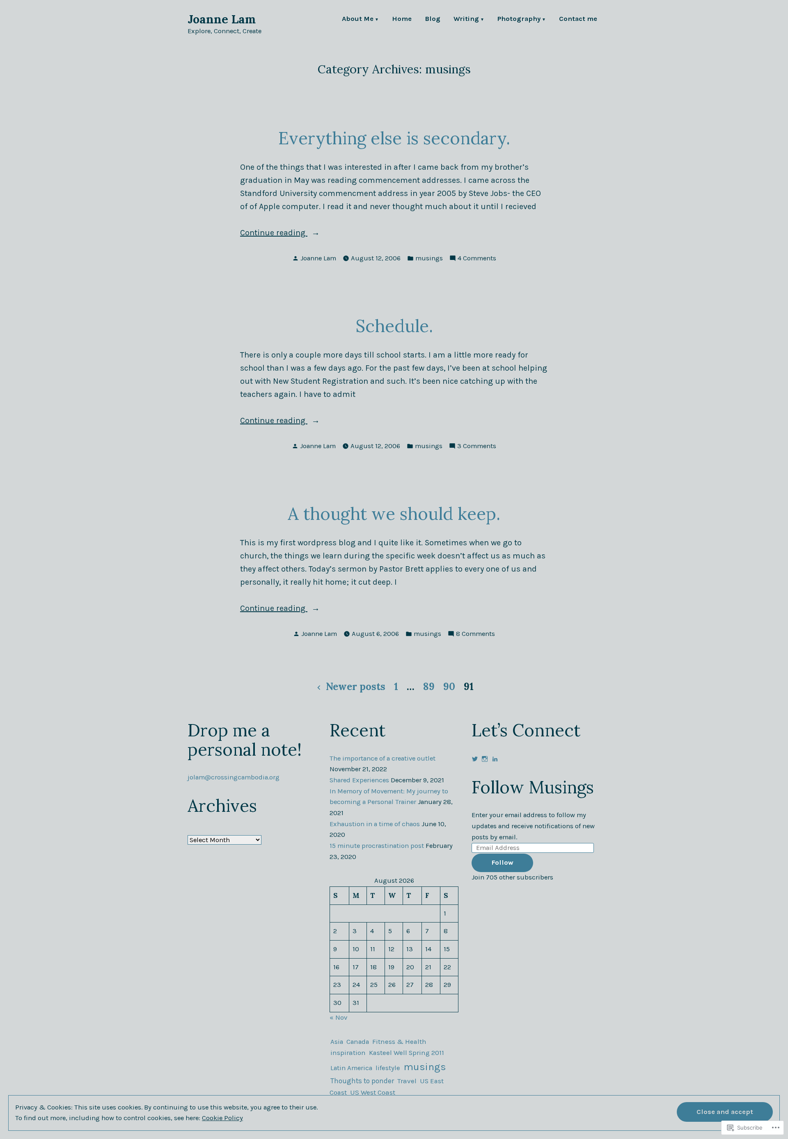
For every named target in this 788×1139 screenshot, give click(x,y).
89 (429, 686)
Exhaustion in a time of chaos (375, 824)
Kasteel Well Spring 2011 (406, 1053)
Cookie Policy (222, 1118)
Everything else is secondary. (394, 138)
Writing (466, 19)
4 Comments (477, 259)
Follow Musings (533, 787)
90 (449, 686)
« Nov (338, 1017)
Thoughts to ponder (362, 1081)
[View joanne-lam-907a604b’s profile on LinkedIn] (495, 759)
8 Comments (475, 634)
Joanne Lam (222, 19)
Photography (519, 19)
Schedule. (394, 326)
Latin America (351, 1068)
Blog (432, 19)
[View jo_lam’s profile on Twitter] (475, 759)
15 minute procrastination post (377, 846)
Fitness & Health (399, 1042)
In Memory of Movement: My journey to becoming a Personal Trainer (389, 796)
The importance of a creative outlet (382, 758)
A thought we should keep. (394, 513)
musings (429, 258)
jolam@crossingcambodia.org (233, 777)
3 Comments (476, 447)
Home (402, 19)
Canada (357, 1042)
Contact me (578, 19)
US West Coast (372, 1092)
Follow (502, 862)
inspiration (348, 1053)
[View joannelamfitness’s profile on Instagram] (484, 759)
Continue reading (273, 233)
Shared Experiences (359, 780)
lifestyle (388, 1068)
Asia (336, 1042)
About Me (357, 19)
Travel (407, 1081)
